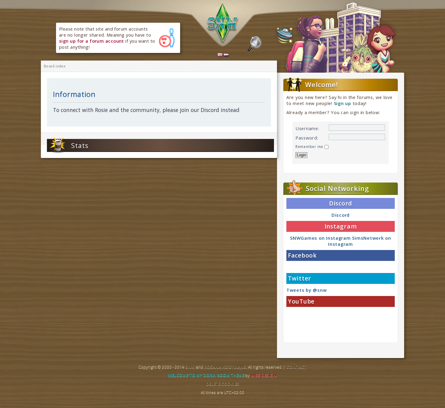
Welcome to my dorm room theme (206, 375)
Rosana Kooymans (225, 367)
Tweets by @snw (306, 290)
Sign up (342, 103)
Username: (307, 128)
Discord (340, 215)
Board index (55, 66)
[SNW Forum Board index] (222, 23)
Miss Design (263, 375)
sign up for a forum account (91, 41)
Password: (306, 138)
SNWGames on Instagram (320, 238)
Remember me (310, 146)
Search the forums (255, 44)
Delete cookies (222, 384)
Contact (296, 367)
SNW (190, 367)
